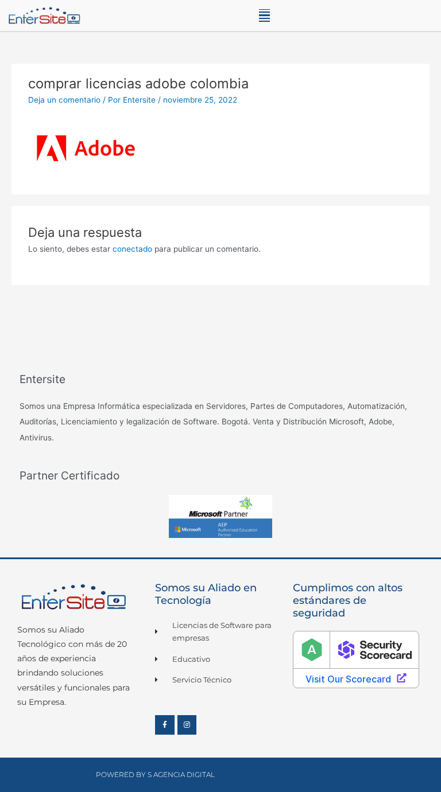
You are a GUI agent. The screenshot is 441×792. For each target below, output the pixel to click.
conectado (132, 248)
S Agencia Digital (181, 774)
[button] (264, 15)
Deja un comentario (64, 99)
